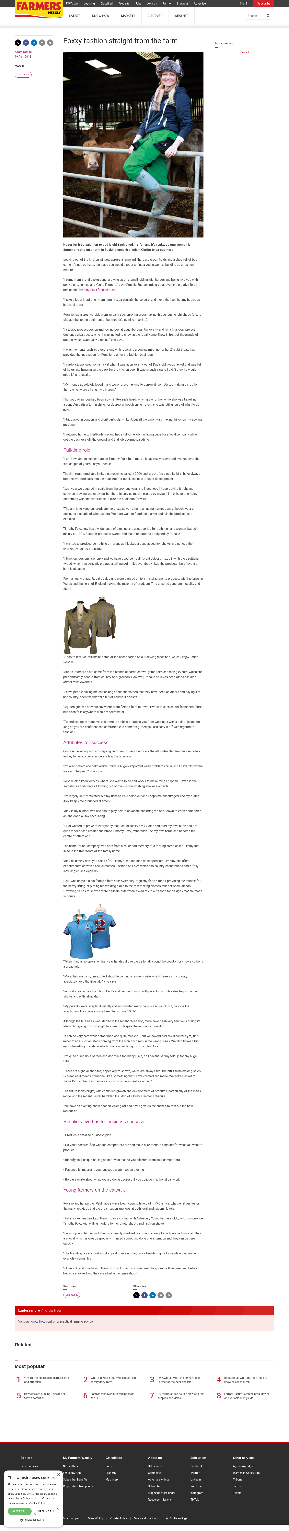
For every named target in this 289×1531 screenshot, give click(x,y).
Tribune (237, 1479)
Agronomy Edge (243, 1466)
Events (237, 1492)
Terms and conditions (146, 1518)
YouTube (196, 1486)
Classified (107, 3)
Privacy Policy (95, 1518)
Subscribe (263, 3)
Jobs (138, 3)
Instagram (197, 1492)
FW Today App (72, 1472)
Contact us (154, 1472)
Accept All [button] (19, 1511)
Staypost (182, 3)
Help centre (155, 1466)
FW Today (72, 3)
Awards (152, 3)
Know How (37, 1321)
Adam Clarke (23, 51)
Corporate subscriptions (78, 1486)
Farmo (167, 3)
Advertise (200, 3)
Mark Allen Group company (65, 1518)
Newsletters (70, 1466)
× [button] (58, 1474)
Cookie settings (178, 1518)
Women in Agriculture (246, 1472)
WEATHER (181, 16)
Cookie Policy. (37, 1503)
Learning (89, 3)
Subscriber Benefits (75, 1479)
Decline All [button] (46, 1511)
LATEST (74, 16)
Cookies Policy (118, 1518)
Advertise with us (158, 1479)
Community (23, 74)
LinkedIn (196, 1479)
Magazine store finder (161, 1492)
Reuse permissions (160, 1499)
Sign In (244, 3)
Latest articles (29, 1466)
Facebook (196, 1466)
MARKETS (128, 16)
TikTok (195, 1499)
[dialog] (33, 1498)
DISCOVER (154, 16)
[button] (33, 1520)
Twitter (195, 1472)
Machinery (112, 1479)
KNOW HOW (100, 16)
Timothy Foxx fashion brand (97, 290)
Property (124, 3)
